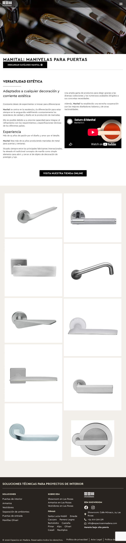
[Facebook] (86, 507)
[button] (121, 3)
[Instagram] (93, 507)
